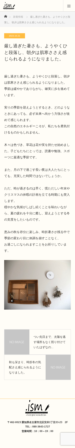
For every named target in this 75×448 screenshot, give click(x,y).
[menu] (69, 6)
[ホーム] (5, 15)
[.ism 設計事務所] (37, 409)
